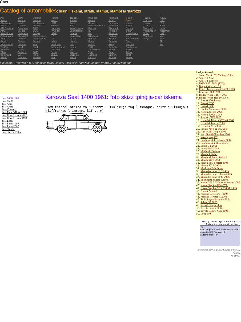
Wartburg (148, 36)
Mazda (91, 20)
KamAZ (164, 25)
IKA (53, 38)
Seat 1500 (7, 100)
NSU (90, 47)
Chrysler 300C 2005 (210, 92)
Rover (111, 49)
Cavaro (21, 30)
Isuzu (54, 52)
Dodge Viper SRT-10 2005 (213, 97)
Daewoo (22, 52)
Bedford (4, 47)
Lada (162, 28)
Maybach (93, 18)
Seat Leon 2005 (10, 126)
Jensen (74, 18)
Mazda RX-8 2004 (211, 165)
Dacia (21, 49)
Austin (3, 41)
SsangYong (132, 33)
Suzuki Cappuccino (211, 205)
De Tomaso (39, 23)
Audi (2, 38)
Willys (146, 38)
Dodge (36, 33)
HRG (53, 23)
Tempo (129, 57)
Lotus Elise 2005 (210, 148)
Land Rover (76, 36)
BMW (3, 52)
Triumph (147, 23)
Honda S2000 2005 (211, 114)
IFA (52, 36)
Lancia (73, 33)
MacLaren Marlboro (212, 168)
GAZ (162, 20)
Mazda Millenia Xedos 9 (214, 157)
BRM (20, 18)
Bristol (3, 57)
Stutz (129, 41)
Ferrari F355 (207, 103)
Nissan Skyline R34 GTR (214, 185)
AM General (6, 28)
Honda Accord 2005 (212, 111)
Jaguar (54, 55)
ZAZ (162, 38)
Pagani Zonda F (209, 191)
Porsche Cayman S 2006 (214, 196)
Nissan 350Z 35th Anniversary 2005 (220, 182)
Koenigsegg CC (209, 137)
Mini (90, 33)
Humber (55, 25)
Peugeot (113, 25)
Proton (112, 36)
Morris (91, 41)
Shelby (129, 23)
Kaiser (73, 23)
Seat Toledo (8, 129)
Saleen (112, 55)
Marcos (73, 52)
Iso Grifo (55, 49)
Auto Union (6, 44)
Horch (54, 20)
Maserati (74, 55)
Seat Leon (7, 120)
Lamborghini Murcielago (214, 142)
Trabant (147, 20)
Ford (35, 47)
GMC (35, 52)
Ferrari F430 (207, 106)
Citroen (21, 41)
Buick (21, 23)
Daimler (37, 18)
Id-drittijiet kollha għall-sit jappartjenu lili (218, 249)
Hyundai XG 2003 (211, 125)
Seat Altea (7, 103)
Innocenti (56, 44)
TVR (145, 25)
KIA (72, 25)
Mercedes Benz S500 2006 (215, 176)
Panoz (112, 20)
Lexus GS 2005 (209, 145)
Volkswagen (149, 30)
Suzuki (129, 49)
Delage (37, 25)
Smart (129, 30)
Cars (236, 252)
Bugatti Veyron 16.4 (210, 86)
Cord (20, 47)
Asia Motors (6, 33)
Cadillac (22, 25)
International (57, 47)
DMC (35, 30)
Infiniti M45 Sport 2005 (214, 128)
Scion (129, 18)
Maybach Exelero (210, 151)
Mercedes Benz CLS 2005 (215, 171)
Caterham (23, 28)
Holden (37, 57)
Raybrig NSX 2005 (211, 117)
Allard (3, 25)
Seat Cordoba (9, 109)
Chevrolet (23, 36)
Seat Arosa (7, 106)
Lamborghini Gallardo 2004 (216, 140)
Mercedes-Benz (96, 25)
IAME (54, 33)
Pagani (92, 57)
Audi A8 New (206, 77)
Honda (54, 18)
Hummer (55, 28)
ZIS (162, 44)
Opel (90, 52)
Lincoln (73, 41)
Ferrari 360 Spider (211, 100)
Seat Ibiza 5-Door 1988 (15, 117)
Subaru (130, 44)
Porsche (112, 33)
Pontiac (112, 30)
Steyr (129, 36)
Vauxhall (148, 28)
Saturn (112, 57)
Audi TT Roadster (208, 80)
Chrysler (22, 38)
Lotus (73, 47)
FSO (35, 49)
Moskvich (165, 30)
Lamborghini (76, 30)
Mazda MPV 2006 (211, 159)
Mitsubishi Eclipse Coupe (214, 179)
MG (90, 30)
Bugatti (21, 20)
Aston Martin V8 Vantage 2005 (216, 75)
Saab (111, 52)
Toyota (147, 18)
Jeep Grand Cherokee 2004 (215, 134)
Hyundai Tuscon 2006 (213, 123)
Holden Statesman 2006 (213, 108)
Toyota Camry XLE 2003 (214, 210)
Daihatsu (22, 57)
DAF (20, 55)
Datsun (37, 20)
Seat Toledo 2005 (11, 132)
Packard (92, 55)
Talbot (129, 52)
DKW (35, 28)
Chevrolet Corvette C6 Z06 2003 (217, 89)
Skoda (129, 28)
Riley (111, 44)
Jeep (53, 57)
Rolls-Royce (114, 47)
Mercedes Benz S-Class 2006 (216, 174)
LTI (71, 49)
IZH (162, 23)
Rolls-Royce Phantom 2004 (215, 199)
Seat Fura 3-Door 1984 (14, 112)
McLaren (92, 23)
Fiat (35, 44)
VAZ (162, 36)
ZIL (161, 41)
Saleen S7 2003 (209, 202)
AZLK (163, 18)
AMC (3, 30)
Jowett (73, 20)
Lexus (73, 38)
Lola (72, 44)
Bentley (4, 49)
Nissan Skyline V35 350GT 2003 (219, 188)
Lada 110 (206, 213)
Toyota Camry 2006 (211, 207)
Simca (129, 25)
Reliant (112, 38)
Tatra (128, 55)
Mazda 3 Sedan (209, 154)
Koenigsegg (76, 28)
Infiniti (54, 41)
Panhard (113, 18)
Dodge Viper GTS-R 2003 (213, 94)
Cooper (22, 44)
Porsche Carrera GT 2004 (214, 193)
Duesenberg (39, 38)
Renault (112, 41)
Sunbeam (131, 47)
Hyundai (55, 30)
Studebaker (132, 38)
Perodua (113, 23)
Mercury (92, 28)
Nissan (91, 44)
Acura (3, 20)
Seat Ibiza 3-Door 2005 (15, 115)
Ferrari (36, 41)
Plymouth (113, 28)
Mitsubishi (93, 36)
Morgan (92, 38)
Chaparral (23, 33)
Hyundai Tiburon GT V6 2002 (217, 120)
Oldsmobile (94, 49)
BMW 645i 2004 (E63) (212, 83)
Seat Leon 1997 (10, 123)
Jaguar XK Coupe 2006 (213, 131)
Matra (73, 57)
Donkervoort (39, 36)
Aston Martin (7, 36)
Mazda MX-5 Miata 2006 (214, 162)
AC (2, 18)
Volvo (146, 33)
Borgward (5, 55)
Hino (35, 55)
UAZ (162, 33)
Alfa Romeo (6, 23)
